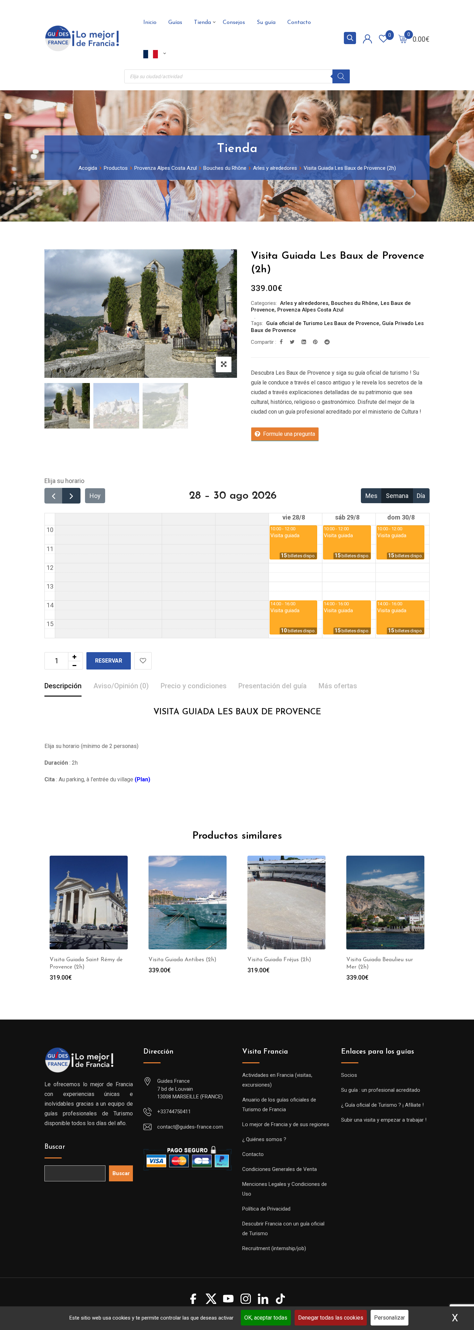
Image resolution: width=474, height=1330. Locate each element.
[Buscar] (341, 76)
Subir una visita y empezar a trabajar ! (383, 1120)
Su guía (266, 22)
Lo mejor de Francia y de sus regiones (285, 1124)
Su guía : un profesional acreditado (380, 1090)
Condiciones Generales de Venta (279, 1169)
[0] (402, 38)
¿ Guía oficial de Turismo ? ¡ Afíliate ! (382, 1105)
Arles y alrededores (304, 303)
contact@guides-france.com (190, 1127)
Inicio (149, 22)
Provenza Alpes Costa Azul (310, 310)
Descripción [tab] (63, 686)
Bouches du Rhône (354, 303)
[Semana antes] (53, 496)
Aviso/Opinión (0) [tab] (121, 686)
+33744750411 (174, 1111)
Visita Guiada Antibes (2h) (183, 960)
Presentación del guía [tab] (272, 686)
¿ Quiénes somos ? (264, 1139)
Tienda (202, 22)
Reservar (108, 660)
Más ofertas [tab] (338, 686)
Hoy (95, 495)
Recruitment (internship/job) (274, 1248)
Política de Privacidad (266, 1209)
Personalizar (389, 1317)
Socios (349, 1075)
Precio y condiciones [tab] (194, 686)
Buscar (54, 1147)
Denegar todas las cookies (330, 1317)
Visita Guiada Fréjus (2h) (279, 960)
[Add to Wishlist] (143, 661)
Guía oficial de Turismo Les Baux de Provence (322, 323)
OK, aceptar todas (265, 1317)
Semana (397, 495)
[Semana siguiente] (71, 496)
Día (421, 495)
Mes (371, 495)
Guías (175, 22)
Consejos (234, 22)
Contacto (299, 22)
